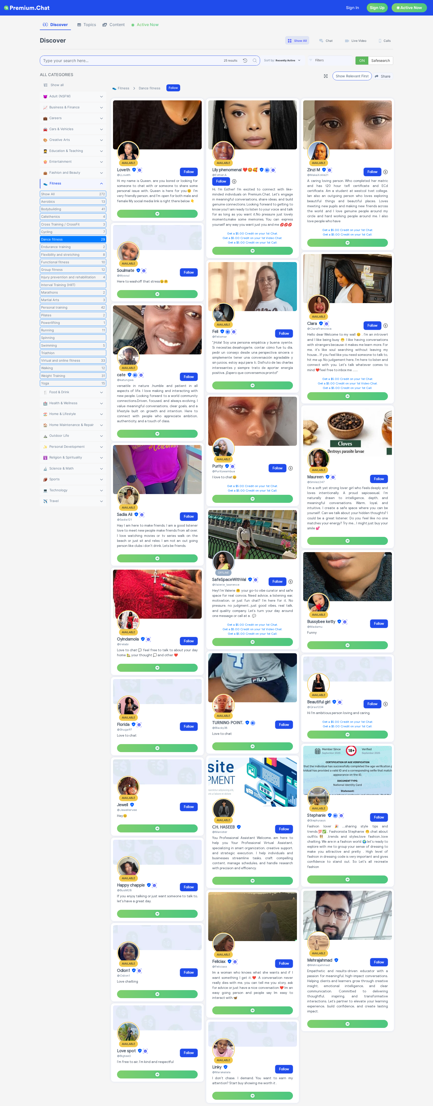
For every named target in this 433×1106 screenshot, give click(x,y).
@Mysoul (123, 275)
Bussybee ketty (321, 621)
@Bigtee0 (124, 1056)
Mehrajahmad (320, 960)
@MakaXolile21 (317, 175)
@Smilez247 (315, 482)
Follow (173, 88)
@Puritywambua (223, 471)
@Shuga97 (124, 729)
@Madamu (314, 626)
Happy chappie (131, 885)
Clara (312, 323)
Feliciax (219, 961)
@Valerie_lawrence (225, 584)
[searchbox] (337, 60)
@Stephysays (316, 820)
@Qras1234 (315, 707)
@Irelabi (123, 644)
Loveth (124, 169)
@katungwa (125, 380)
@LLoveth (124, 175)
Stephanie (317, 815)
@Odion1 (123, 975)
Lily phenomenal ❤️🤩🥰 (235, 169)
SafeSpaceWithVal (229, 579)
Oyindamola (128, 639)
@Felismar (219, 336)
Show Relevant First (352, 76)
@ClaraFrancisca (319, 328)
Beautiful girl (319, 702)
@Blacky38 (219, 728)
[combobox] (330, 61)
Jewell (123, 804)
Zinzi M (314, 169)
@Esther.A (219, 175)
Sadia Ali (125, 514)
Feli (215, 331)
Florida (124, 724)
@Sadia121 (124, 519)
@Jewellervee (127, 810)
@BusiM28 (124, 890)
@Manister (219, 832)
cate (122, 374)
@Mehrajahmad (318, 965)
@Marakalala (221, 1072)
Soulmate (126, 270)
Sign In (352, 7)
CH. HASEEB (224, 827)
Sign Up (377, 7)
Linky (217, 1067)
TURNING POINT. (228, 722)
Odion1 (124, 970)
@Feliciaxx (219, 966)
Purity (218, 466)
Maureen (315, 477)
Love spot (127, 1050)
